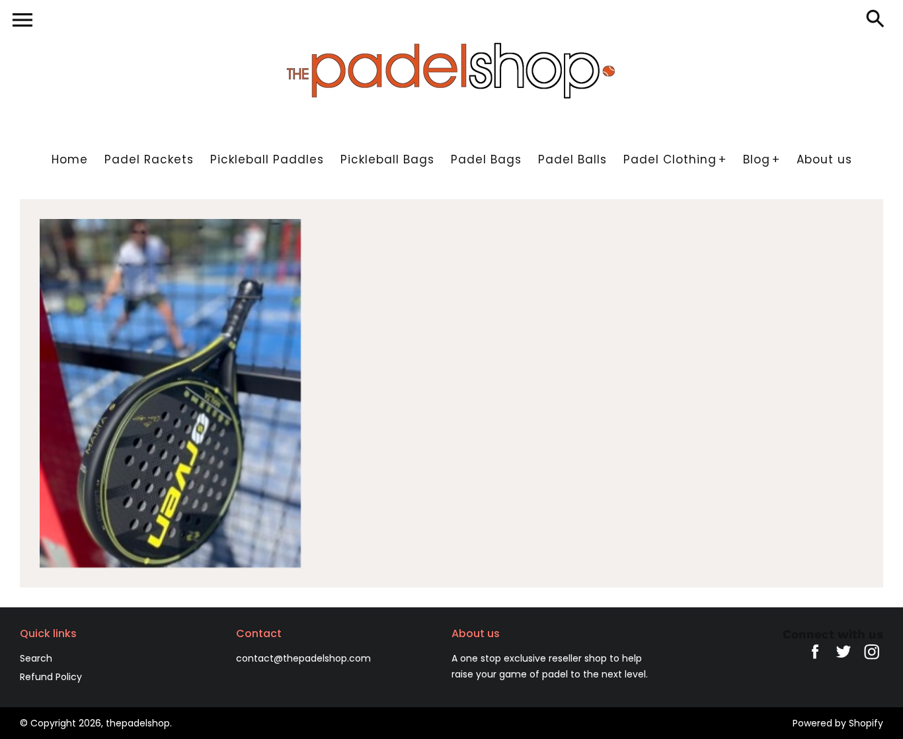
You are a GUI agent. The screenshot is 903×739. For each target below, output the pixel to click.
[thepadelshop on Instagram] (872, 661)
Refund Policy (51, 676)
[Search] (877, 20)
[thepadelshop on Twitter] (843, 661)
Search (36, 658)
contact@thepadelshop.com (303, 658)
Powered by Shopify (838, 723)
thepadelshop (138, 723)
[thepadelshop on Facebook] (815, 661)
